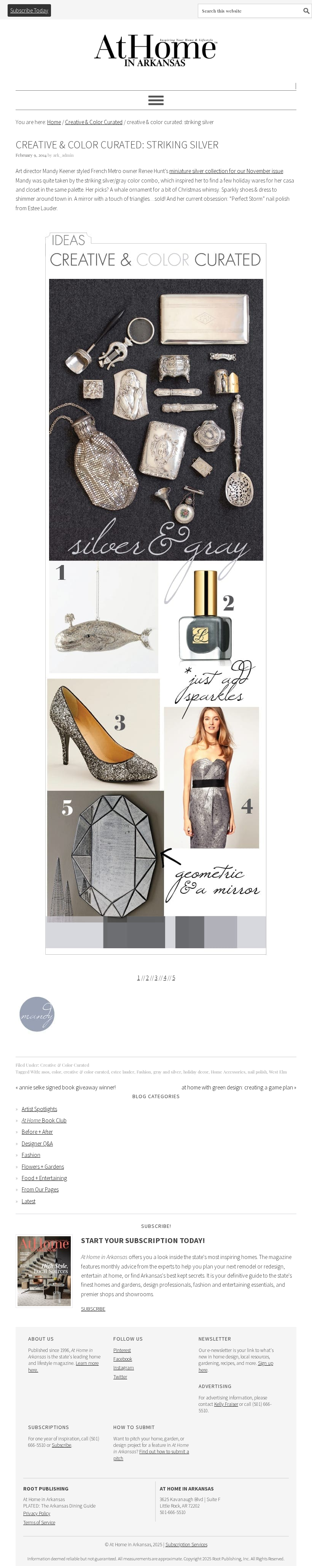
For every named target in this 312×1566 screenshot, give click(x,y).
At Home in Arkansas (156, 46)
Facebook (122, 1359)
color (56, 1072)
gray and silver (167, 1072)
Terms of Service (39, 1522)
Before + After (37, 1131)
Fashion (144, 1072)
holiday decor (196, 1072)
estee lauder (122, 1072)
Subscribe (93, 1308)
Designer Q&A (37, 1143)
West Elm (278, 1072)
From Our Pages (40, 1189)
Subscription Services (186, 1544)
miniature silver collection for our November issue (226, 171)
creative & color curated (86, 1072)
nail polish (257, 1072)
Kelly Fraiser (226, 1404)
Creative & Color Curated (64, 1065)
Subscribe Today (29, 10)
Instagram (123, 1368)
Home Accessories (228, 1072)
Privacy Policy (36, 1513)
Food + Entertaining (44, 1178)
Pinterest (122, 1350)
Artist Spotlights (39, 1109)
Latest (28, 1201)
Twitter (120, 1377)
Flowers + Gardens (43, 1166)
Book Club (44, 1120)
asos (45, 1072)
